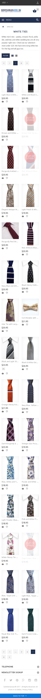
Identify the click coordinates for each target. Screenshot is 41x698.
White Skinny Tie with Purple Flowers (17, 557)
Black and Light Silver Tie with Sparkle (18, 361)
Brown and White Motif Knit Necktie (17, 133)
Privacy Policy (27, 690)
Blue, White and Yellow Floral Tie (15, 482)
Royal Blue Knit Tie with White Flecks (17, 634)
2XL (3, 369)
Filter (5, 55)
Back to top (19, 696)
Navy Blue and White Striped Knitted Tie (18, 286)
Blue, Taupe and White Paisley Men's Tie (18, 596)
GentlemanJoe (9, 687)
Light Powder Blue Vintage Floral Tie (17, 520)
